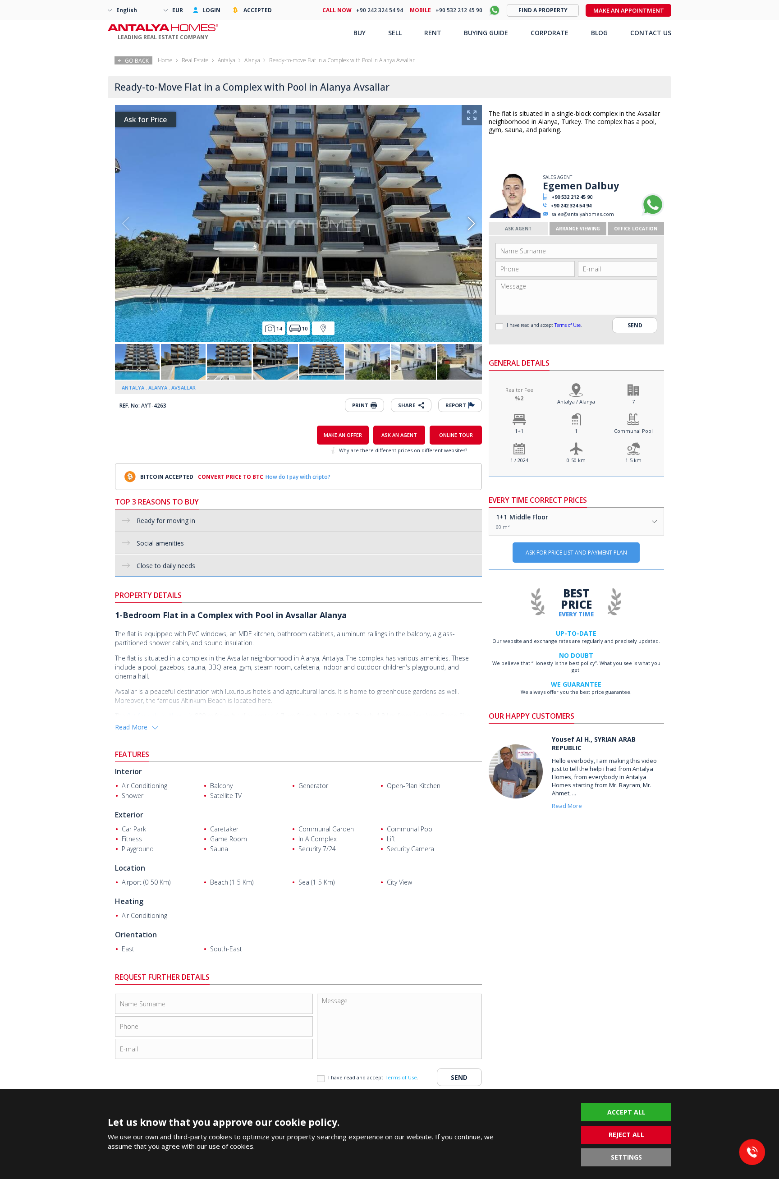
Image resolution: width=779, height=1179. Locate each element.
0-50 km (576, 460)
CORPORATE (549, 32)
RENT (432, 32)
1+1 (519, 430)
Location (130, 868)
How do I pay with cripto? (298, 477)
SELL (395, 32)
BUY (359, 32)
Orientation (136, 935)
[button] (471, 224)
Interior (128, 771)
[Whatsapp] (653, 214)
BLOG (599, 32)
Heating (129, 901)
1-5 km (633, 460)
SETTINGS (626, 1157)
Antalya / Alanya (576, 401)
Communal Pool (633, 430)
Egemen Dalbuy (581, 185)
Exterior (129, 815)
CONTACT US (650, 32)
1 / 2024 (519, 460)
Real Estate (195, 60)
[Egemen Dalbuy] (515, 215)
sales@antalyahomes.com (582, 214)
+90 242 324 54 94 (570, 205)
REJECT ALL (626, 1134)
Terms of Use (567, 325)
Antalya (226, 60)
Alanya (252, 60)
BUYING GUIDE (486, 32)
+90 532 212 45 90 (571, 196)
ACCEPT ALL (626, 1112)
